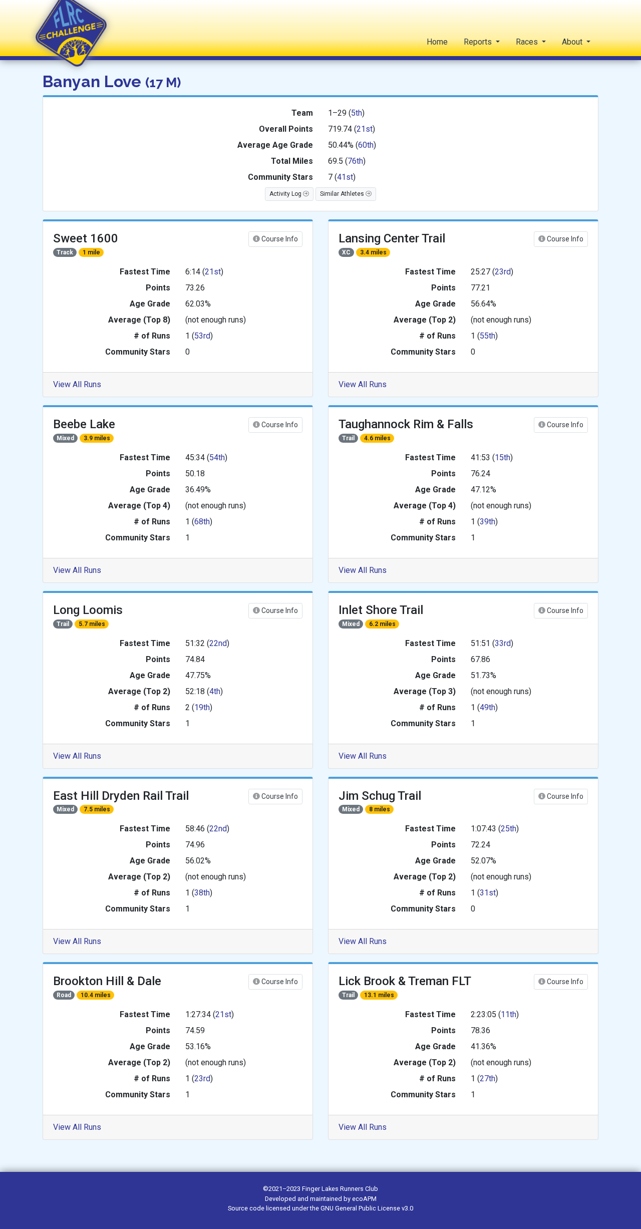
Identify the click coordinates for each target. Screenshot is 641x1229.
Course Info (279, 239)
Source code (247, 1208)
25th (508, 828)
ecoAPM (364, 1198)
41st (345, 177)
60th (366, 145)
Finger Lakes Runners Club (340, 1188)
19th (202, 707)
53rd (202, 336)
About (573, 42)
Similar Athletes (343, 193)
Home (437, 42)
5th (356, 113)
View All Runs (77, 384)
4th (214, 691)
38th (202, 892)
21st (365, 129)
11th (508, 1014)
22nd (218, 643)
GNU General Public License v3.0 (366, 1208)
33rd (503, 643)
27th (487, 1078)
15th (502, 457)
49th (487, 707)
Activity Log (286, 193)
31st (488, 892)
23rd (503, 271)
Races (528, 42)
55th (487, 336)
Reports (479, 42)
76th (355, 161)
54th (217, 457)
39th (487, 521)
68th (202, 521)
